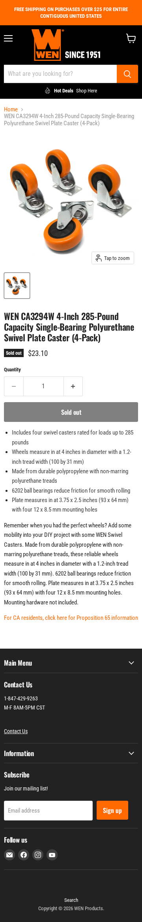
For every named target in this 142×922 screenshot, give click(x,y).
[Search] (127, 74)
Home (11, 109)
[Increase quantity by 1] (73, 386)
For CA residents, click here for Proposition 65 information (71, 617)
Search (71, 900)
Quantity (12, 370)
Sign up (112, 810)
